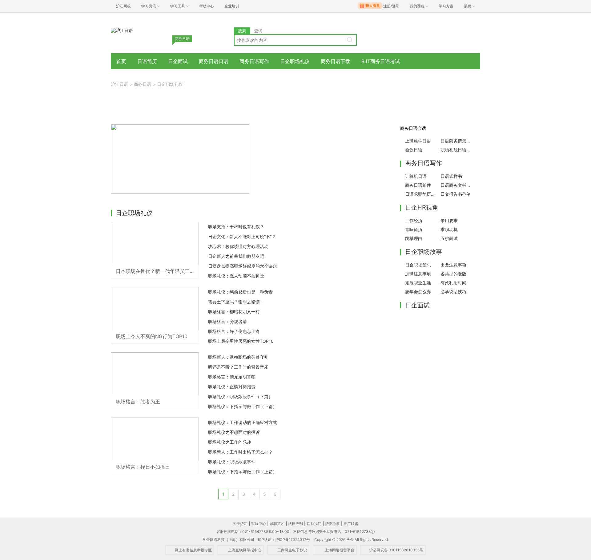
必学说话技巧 (453, 291)
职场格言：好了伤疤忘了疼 (234, 331)
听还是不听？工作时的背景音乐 (238, 367)
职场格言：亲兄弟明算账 (231, 376)
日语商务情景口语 (456, 140)
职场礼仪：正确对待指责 (231, 386)
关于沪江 (240, 523)
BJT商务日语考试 (380, 61)
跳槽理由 (413, 238)
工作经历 (413, 220)
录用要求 (449, 220)
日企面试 (178, 61)
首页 (121, 61)
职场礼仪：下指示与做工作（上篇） (242, 471)
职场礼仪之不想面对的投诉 (234, 432)
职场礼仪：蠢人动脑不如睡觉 (236, 275)
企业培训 (231, 6)
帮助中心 (206, 6)
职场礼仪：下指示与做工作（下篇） (242, 406)
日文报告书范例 (455, 194)
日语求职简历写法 (421, 194)
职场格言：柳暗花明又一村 (234, 311)
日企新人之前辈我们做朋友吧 (236, 256)
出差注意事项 (453, 264)
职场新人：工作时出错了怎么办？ (240, 451)
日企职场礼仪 (295, 61)
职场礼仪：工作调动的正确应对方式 (242, 422)
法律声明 (295, 523)
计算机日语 (416, 176)
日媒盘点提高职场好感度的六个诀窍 (242, 266)
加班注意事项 (418, 273)
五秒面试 (449, 238)
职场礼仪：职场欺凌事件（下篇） (240, 396)
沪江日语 (119, 84)
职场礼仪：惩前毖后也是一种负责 (240, 291)
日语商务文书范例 (456, 185)
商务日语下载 (335, 61)
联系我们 (314, 523)
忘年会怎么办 (418, 291)
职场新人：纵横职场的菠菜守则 (238, 357)
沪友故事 (332, 523)
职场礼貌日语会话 (456, 149)
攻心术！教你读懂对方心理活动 (238, 246)
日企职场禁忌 (418, 264)
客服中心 (258, 523)
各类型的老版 (453, 273)
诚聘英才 (277, 523)
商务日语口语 (213, 61)
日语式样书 (451, 176)
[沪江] (122, 30)
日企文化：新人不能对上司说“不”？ (242, 236)
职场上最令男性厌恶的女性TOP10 (241, 341)
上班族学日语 (418, 140)
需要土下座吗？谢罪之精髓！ (236, 301)
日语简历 (147, 61)
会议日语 (413, 149)
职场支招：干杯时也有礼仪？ (236, 226)
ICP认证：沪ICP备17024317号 (284, 539)
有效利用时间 (453, 282)
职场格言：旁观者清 (227, 321)
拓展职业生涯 (418, 282)
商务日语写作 (254, 61)
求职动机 (449, 229)
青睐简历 (413, 229)
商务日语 (142, 84)
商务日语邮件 (418, 185)
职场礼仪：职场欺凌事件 (231, 461)
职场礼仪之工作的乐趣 (229, 442)
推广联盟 (351, 523)
